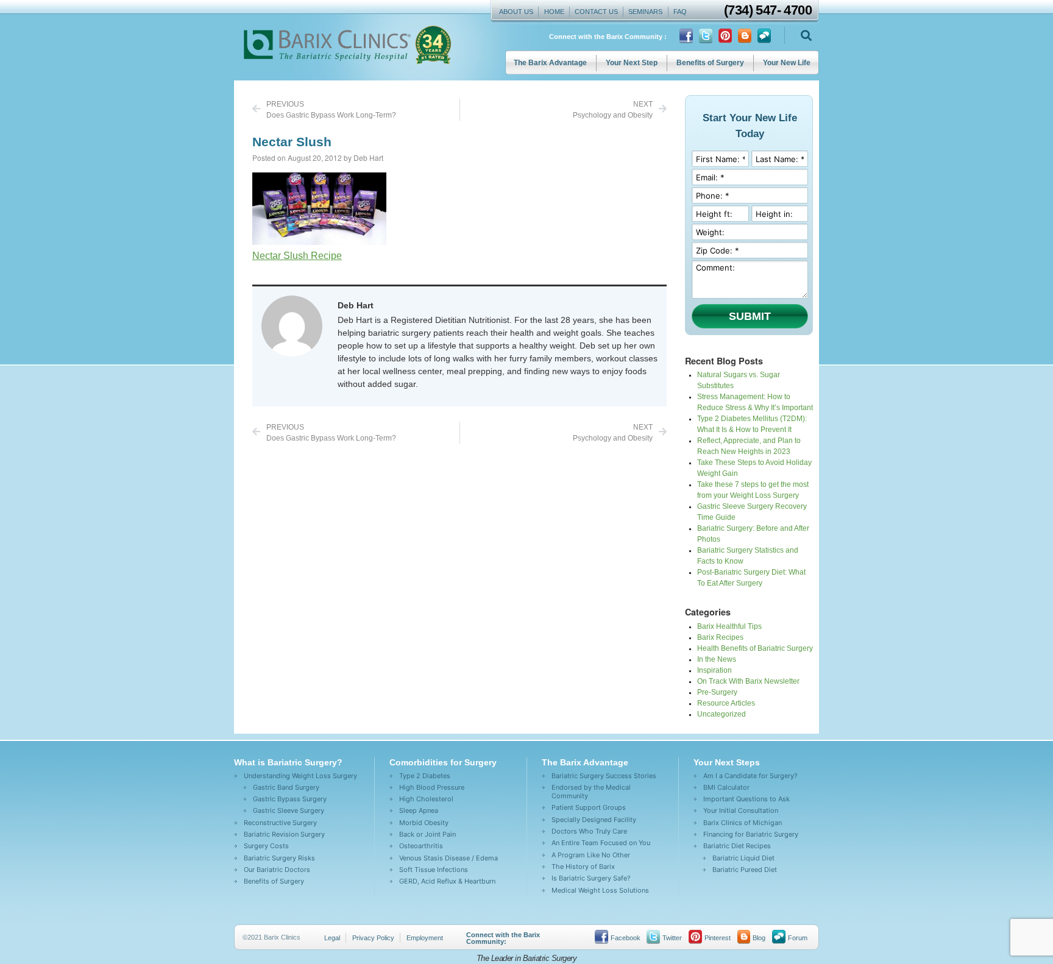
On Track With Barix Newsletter (748, 681)
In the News (716, 659)
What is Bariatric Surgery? (288, 762)
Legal (332, 937)
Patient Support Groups (588, 807)
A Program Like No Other (590, 855)
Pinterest (717, 937)
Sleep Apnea (418, 810)
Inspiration (714, 670)
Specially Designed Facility (593, 819)
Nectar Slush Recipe (297, 255)
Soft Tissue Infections (433, 869)
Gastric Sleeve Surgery (288, 810)
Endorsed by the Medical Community (591, 791)
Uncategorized (721, 714)
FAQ (680, 11)
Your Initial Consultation (740, 810)
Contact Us (596, 11)
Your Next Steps (726, 762)
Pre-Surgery (717, 692)
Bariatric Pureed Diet (744, 869)
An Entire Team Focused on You (600, 842)
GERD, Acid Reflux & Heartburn (447, 881)
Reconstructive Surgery (280, 822)
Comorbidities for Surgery (443, 762)
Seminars (645, 11)
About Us (516, 11)
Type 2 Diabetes (424, 775)
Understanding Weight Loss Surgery (300, 775)
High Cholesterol (426, 799)
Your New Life (786, 62)
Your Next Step (632, 62)
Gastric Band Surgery (286, 787)
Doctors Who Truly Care (589, 831)
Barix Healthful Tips (729, 626)
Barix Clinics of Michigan (742, 822)
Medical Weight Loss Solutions (600, 890)
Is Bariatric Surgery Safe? (591, 878)
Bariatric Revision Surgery (284, 834)
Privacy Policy (373, 937)
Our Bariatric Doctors (277, 869)
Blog (759, 937)
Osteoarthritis (421, 846)
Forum (797, 937)
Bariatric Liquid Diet (743, 858)
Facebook (625, 937)
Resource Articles (726, 703)
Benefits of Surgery (710, 62)
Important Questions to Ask (746, 799)
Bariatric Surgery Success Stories (603, 775)
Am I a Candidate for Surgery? (750, 775)
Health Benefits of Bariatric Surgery (755, 648)
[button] (806, 36)
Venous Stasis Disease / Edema (448, 858)
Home (554, 11)
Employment (424, 937)
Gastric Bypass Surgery (290, 799)
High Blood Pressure (431, 787)
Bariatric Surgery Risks (279, 858)
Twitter (672, 937)
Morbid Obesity (423, 822)
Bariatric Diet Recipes (737, 846)
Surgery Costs (266, 846)
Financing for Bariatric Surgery (750, 834)
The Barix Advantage (550, 62)
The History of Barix (583, 866)
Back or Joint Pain (427, 834)
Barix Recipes (720, 637)
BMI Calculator (726, 787)
